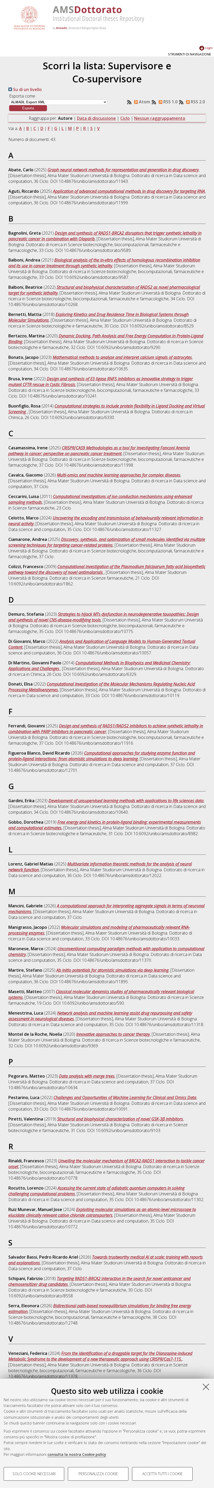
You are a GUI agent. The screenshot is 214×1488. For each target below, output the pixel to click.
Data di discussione (96, 118)
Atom (144, 102)
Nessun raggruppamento (159, 118)
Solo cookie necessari (34, 1473)
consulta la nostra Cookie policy (76, 1454)
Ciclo (125, 118)
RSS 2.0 (197, 102)
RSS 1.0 (169, 102)
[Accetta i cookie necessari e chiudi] (206, 1387)
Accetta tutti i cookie (162, 1473)
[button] (28, 108)
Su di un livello (27, 89)
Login (208, 48)
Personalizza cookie (98, 1473)
